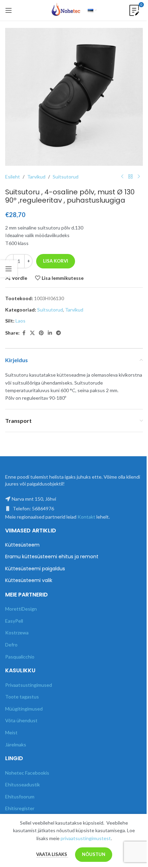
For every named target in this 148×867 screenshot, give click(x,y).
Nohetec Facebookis (27, 773)
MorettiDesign (21, 609)
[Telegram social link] (58, 333)
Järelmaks (15, 744)
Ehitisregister (19, 808)
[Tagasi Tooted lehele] (130, 177)
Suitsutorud (65, 177)
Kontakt (86, 517)
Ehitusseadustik (22, 784)
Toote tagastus (22, 697)
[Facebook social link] (24, 333)
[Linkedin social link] (50, 333)
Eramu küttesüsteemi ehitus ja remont (51, 556)
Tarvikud (36, 177)
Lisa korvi (55, 261)
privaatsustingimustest (86, 838)
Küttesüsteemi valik (28, 580)
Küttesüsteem (22, 545)
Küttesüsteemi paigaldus (35, 568)
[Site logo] (66, 10)
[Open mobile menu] (8, 10)
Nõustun (93, 854)
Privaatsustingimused (28, 685)
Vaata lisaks (52, 854)
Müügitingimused (24, 709)
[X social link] (32, 333)
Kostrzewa (17, 632)
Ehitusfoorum (19, 796)
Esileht (12, 177)
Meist (11, 732)
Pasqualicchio (19, 657)
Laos (20, 321)
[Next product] (139, 177)
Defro (11, 644)
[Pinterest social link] (41, 333)
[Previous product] (122, 177)
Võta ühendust (21, 720)
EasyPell (14, 621)
